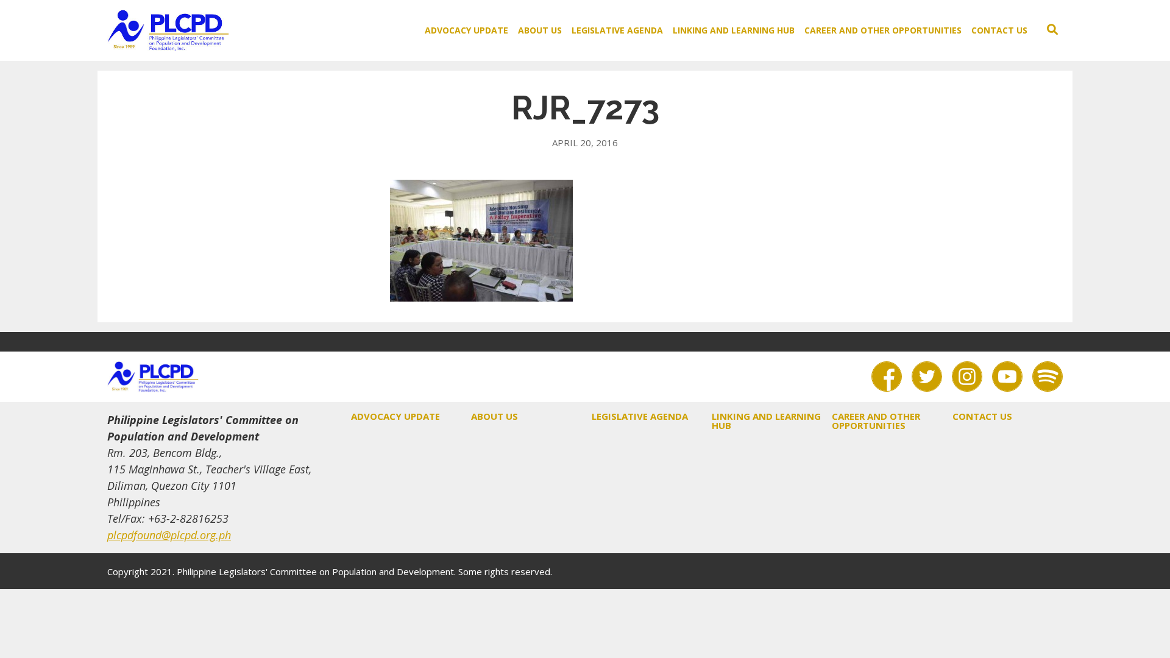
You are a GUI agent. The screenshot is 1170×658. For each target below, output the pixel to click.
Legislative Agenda (617, 30)
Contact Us (999, 30)
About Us (540, 30)
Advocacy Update (466, 30)
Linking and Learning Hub (734, 30)
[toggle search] (1052, 30)
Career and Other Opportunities (883, 30)
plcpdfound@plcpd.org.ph (169, 535)
